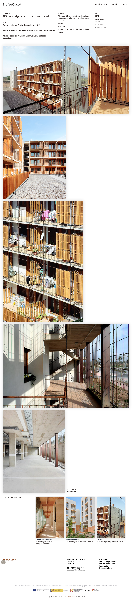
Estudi (114, 4)
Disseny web (71, 596)
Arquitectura (101, 4)
